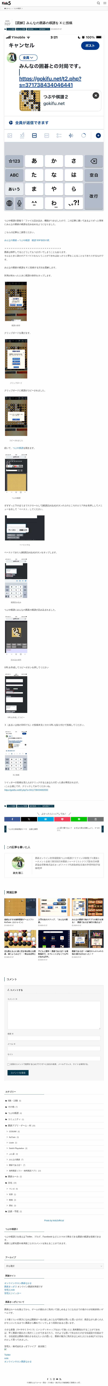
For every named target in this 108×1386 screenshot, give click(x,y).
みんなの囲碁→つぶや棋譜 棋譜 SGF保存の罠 (27, 240)
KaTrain (14, 1137)
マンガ (13, 1189)
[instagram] (54, 1379)
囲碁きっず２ (10, 1286)
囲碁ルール (15, 1176)
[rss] (60, 1379)
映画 (12, 1200)
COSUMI (14, 1131)
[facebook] (47, 1379)
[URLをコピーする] (96, 819)
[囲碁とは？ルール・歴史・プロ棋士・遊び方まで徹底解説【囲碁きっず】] (6, 3)
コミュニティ (16, 1119)
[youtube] (57, 1379)
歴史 (12, 1205)
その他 (13, 1107)
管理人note (9, 1290)
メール (11, 1044)
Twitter (7, 1355)
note (6, 1358)
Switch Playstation (18, 1148)
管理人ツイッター (12, 1293)
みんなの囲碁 (21, 29)
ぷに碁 (13, 1154)
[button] (12, 819)
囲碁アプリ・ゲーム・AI (21, 1125)
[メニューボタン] (105, 3)
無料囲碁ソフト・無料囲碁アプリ (38, 29)
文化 (12, 1183)
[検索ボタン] (98, 3)
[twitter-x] (51, 1379)
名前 (11, 1034)
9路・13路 (14, 1101)
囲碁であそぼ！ (17, 1165)
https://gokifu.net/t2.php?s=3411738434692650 (26, 790)
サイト (10, 1054)
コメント (12, 999)
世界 (12, 1194)
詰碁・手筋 (15, 1211)
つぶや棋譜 (11, 29)
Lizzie (13, 1143)
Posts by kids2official (54, 1220)
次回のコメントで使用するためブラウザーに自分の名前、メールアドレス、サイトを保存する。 (50, 1064)
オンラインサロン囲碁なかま (18, 1283)
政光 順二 (18, 873)
